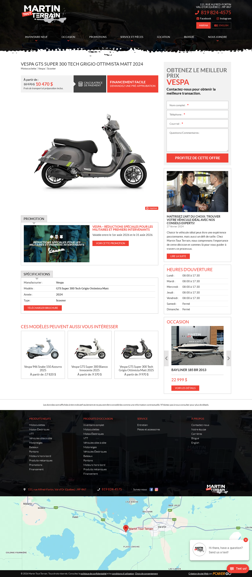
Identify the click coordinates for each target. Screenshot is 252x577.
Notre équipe (198, 429)
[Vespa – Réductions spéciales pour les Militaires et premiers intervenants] (57, 243)
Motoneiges (35, 442)
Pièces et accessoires (148, 429)
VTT (31, 433)
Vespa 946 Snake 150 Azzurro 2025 (43, 368)
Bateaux (33, 447)
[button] (166, 358)
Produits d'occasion (98, 418)
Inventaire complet (93, 425)
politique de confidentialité (93, 573)
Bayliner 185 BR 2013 (188, 370)
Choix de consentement (146, 573)
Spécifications (37, 274)
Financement (36, 469)
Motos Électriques (39, 429)
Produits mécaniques (40, 460)
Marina (203, 25)
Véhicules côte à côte (40, 438)
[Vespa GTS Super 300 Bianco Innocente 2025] (90, 348)
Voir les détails (185, 388)
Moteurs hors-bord (40, 456)
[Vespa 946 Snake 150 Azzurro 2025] (43, 348)
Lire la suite (178, 256)
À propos (197, 418)
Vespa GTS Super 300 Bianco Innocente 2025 (89, 368)
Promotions (35, 464)
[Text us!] (238, 569)
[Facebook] (151, 489)
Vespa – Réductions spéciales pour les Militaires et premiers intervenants (122, 228)
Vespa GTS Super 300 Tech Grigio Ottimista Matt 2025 (136, 368)
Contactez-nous (200, 425)
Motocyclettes (37, 425)
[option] (197, 358)
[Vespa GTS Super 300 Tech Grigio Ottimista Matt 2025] (136, 348)
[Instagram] (156, 489)
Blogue (195, 438)
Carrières (196, 433)
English (223, 25)
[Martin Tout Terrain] (44, 14)
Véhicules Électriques (95, 451)
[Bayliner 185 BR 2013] (197, 345)
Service (142, 418)
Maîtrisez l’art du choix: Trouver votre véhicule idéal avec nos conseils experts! (193, 220)
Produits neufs (40, 418)
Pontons (34, 451)
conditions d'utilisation (123, 573)
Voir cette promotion (110, 243)
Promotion (34, 219)
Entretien (142, 425)
